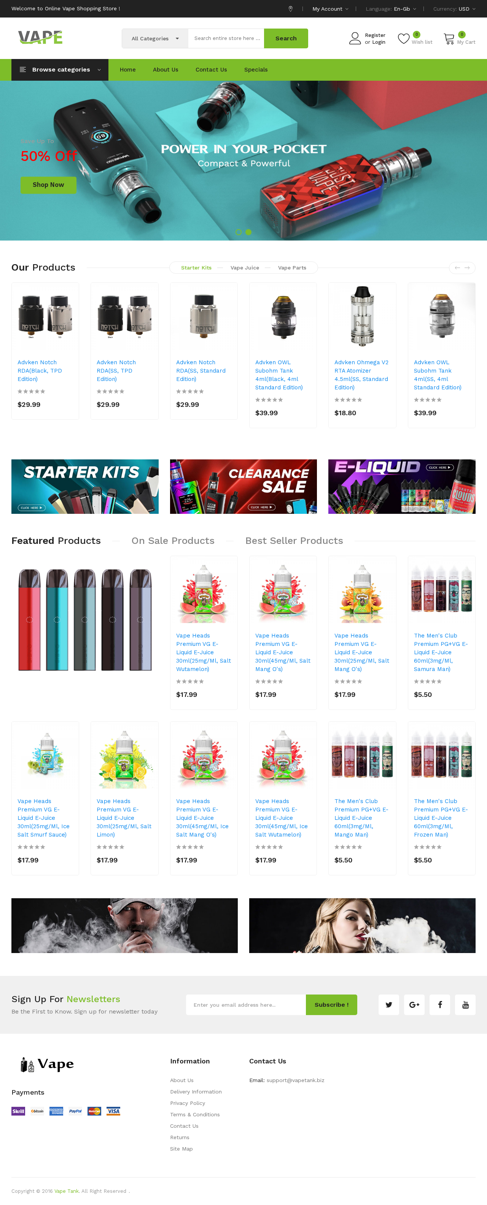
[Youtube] (465, 1005)
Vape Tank (66, 1191)
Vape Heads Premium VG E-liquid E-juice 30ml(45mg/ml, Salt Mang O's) (282, 652)
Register (375, 35)
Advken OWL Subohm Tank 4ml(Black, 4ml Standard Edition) (279, 375)
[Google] (414, 1005)
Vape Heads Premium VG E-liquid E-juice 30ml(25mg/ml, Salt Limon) (124, 818)
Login (378, 42)
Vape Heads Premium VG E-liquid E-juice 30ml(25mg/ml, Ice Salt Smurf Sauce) (44, 818)
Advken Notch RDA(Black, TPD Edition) (40, 371)
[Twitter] (389, 1005)
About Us (182, 1080)
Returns (179, 1137)
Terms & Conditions (195, 1114)
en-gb (403, 9)
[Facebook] (440, 1005)
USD (465, 9)
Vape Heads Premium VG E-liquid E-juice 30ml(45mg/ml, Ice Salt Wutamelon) (281, 818)
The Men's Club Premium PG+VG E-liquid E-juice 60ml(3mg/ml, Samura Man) (441, 652)
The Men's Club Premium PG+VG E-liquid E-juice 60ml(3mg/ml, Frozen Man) (441, 818)
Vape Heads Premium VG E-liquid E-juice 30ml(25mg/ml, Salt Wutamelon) (203, 652)
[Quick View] (68, 335)
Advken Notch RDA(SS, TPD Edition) (116, 371)
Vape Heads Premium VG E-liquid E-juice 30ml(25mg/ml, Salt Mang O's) (361, 652)
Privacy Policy (187, 1103)
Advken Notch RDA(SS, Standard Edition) (201, 371)
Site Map (181, 1149)
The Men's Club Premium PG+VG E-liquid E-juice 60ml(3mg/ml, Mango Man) (361, 818)
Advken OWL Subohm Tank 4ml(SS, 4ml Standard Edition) (438, 375)
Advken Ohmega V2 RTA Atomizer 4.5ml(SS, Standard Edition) (361, 375)
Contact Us (184, 1126)
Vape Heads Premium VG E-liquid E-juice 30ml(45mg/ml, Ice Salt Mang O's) (202, 818)
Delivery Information (196, 1092)
